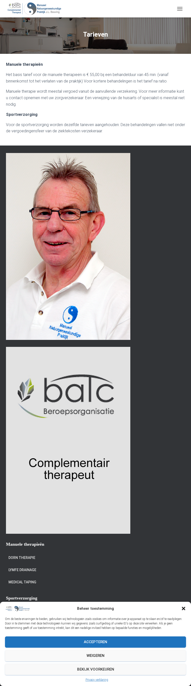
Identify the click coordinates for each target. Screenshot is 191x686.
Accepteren (95, 642)
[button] (183, 608)
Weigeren (95, 655)
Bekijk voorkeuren (95, 669)
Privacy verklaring (97, 680)
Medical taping (22, 582)
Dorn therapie (21, 558)
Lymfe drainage (22, 570)
